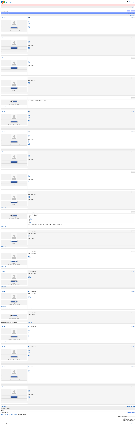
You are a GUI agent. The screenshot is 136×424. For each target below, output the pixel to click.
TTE (29, 337)
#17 (28, 326)
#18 (28, 346)
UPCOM (29, 23)
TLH (29, 122)
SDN (29, 142)
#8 (28, 151)
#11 (28, 212)
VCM (29, 397)
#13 (28, 251)
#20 (28, 386)
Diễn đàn (122, 7)
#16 (28, 312)
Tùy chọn (129, 13)
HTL (29, 335)
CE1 (29, 120)
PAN (29, 396)
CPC (29, 355)
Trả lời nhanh (3, 406)
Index (29, 21)
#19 (28, 366)
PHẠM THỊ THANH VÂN (5, 212)
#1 (28, 17)
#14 (28, 271)
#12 (28, 231)
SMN (29, 47)
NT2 (29, 121)
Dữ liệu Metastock (14, 414)
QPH (29, 160)
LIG (28, 181)
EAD (29, 395)
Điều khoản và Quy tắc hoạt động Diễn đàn (120, 423)
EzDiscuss (2, 414)
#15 (28, 291)
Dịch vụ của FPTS (7, 414)
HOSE (29, 63)
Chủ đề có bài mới (126, 7)
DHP (29, 46)
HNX (29, 22)
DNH (30, 222)
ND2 (29, 240)
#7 (28, 131)
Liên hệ (134, 423)
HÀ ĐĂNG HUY (4, 17)
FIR (28, 140)
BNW (29, 144)
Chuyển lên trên (3, 73)
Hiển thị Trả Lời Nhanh (131, 406)
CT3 (29, 26)
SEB (29, 27)
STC (29, 48)
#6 (28, 111)
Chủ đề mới (132, 15)
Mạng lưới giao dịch (129, 423)
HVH (29, 336)
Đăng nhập (131, 7)
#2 (28, 37)
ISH (28, 141)
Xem (133, 13)
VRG (29, 143)
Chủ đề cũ (4, 15)
